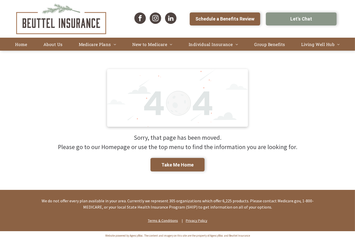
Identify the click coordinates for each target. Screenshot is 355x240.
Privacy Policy (196, 220)
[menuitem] (21, 44)
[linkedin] (170, 18)
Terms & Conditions (163, 220)
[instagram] (155, 18)
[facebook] (140, 18)
